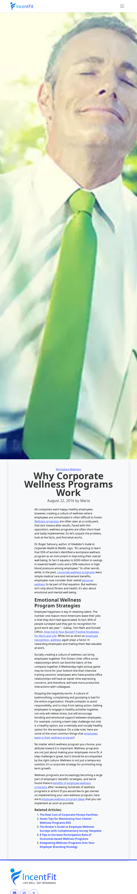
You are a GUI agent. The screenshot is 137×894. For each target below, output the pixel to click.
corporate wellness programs (76, 572)
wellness (55, 640)
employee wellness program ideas (63, 799)
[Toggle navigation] (122, 6)
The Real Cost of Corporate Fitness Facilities (69, 815)
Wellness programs (46, 521)
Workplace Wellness (68, 469)
